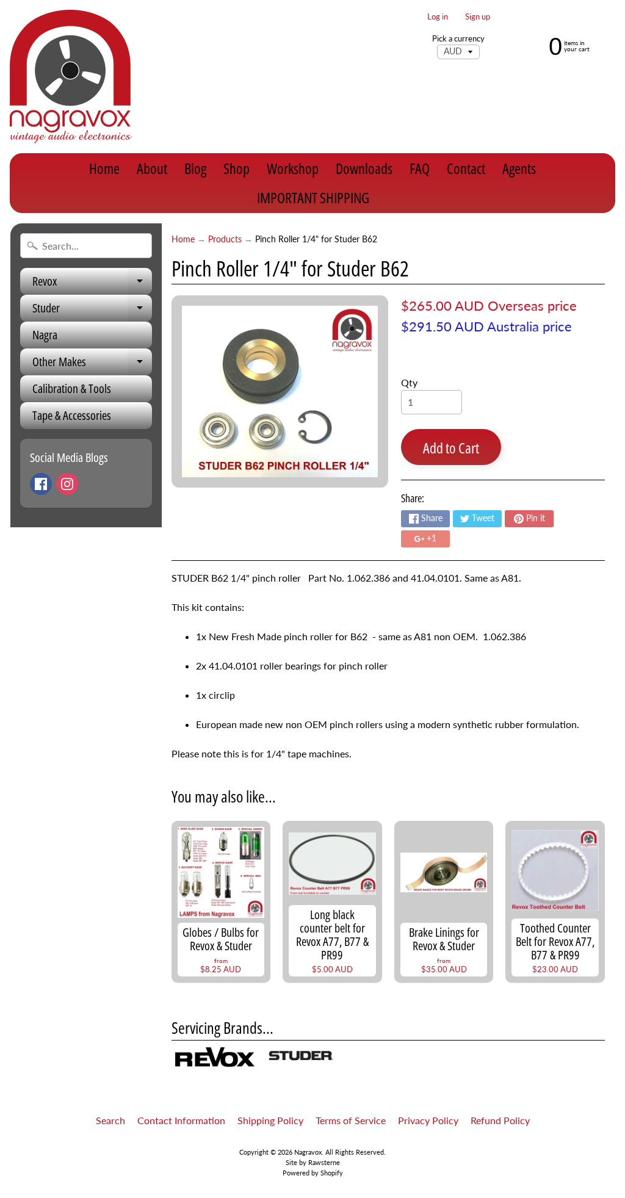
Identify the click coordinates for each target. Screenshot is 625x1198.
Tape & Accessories (71, 415)
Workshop (293, 168)
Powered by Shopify (313, 1173)
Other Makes (92, 364)
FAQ (420, 168)
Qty (409, 382)
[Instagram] (67, 484)
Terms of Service (351, 1120)
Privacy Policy (428, 1120)
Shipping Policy (270, 1120)
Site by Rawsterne (313, 1162)
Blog (195, 168)
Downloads (364, 168)
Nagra (44, 335)
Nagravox (308, 1152)
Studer (92, 311)
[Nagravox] (71, 76)
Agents (519, 168)
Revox (92, 284)
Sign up (477, 17)
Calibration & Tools (71, 388)
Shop (236, 168)
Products (225, 239)
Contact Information (181, 1120)
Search (110, 1120)
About (152, 168)
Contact (466, 168)
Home (104, 168)
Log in (437, 17)
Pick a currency (458, 38)
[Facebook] (41, 484)
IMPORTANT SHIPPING (313, 197)
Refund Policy (500, 1120)
